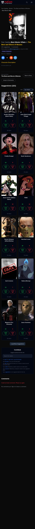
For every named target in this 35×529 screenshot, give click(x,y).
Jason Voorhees (26, 322)
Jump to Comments (8, 80)
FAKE (26, 197)
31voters (9, 296)
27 (5, 245)
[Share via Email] (15, 57)
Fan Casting (4, 8)
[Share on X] (7, 57)
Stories (11, 8)
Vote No (12, 125)
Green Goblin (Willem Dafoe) (9, 198)
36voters (9, 255)
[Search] (27, 2)
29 (5, 162)
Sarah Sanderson (26, 156)
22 (5, 329)
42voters (26, 213)
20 (22, 329)
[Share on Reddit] (11, 57)
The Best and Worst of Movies (22, 8)
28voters (9, 338)
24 (22, 162)
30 (5, 204)
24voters (26, 338)
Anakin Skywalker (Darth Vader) (9, 115)
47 (22, 121)
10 (12, 204)
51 (5, 121)
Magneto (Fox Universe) (9, 323)
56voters (26, 130)
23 (22, 287)
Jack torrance (9, 281)
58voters (9, 130)
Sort (21, 89)
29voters (26, 296)
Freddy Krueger (9, 156)
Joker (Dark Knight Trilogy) (25, 115)
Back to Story (28, 75)
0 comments (15, 47)
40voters (9, 213)
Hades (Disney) (25, 281)
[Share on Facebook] (3, 57)
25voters (26, 172)
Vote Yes (5, 125)
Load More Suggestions (17, 344)
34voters (9, 172)
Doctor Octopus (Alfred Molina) (9, 240)
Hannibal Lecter (25, 239)
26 (22, 245)
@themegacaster (14, 49)
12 (29, 204)
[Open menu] (32, 2)
